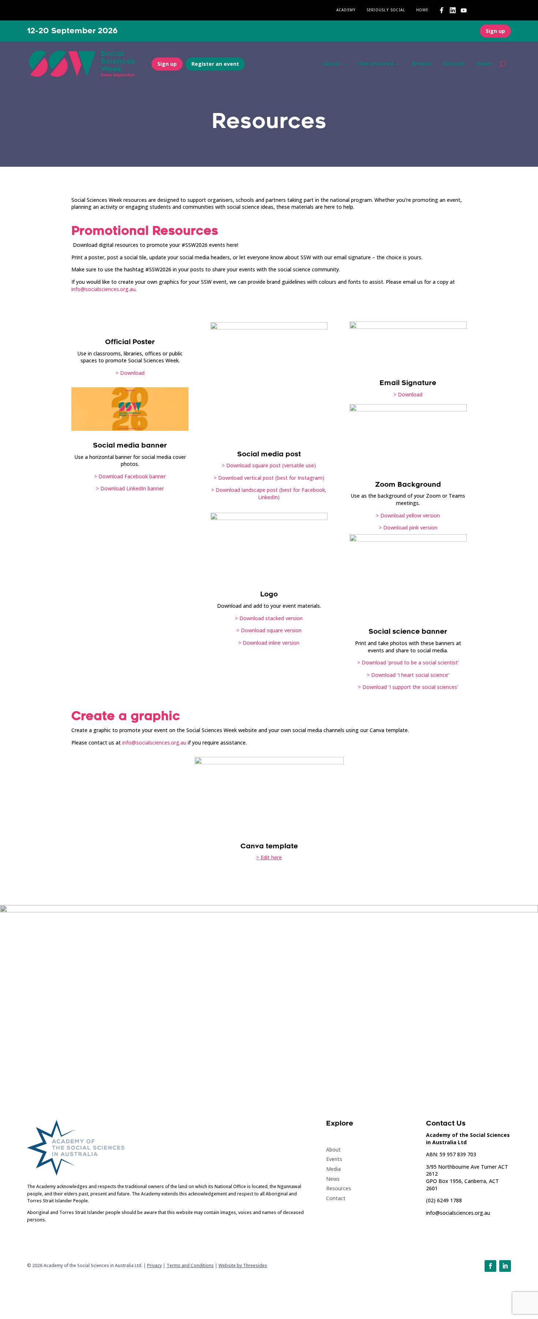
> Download (130, 372)
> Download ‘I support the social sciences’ (408, 686)
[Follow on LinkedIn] (505, 1266)
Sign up (495, 30)
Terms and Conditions (190, 1265)
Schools (454, 64)
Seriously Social (386, 10)
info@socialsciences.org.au (103, 289)
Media (333, 1168)
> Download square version (269, 630)
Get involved (376, 64)
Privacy (154, 1265)
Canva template (269, 846)
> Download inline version (268, 642)
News (484, 64)
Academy (346, 10)
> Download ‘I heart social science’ (408, 674)
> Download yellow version (408, 515)
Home (422, 10)
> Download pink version (408, 527)
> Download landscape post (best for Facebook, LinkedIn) (268, 493)
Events (421, 64)
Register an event (215, 63)
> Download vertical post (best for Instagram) (269, 477)
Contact (335, 1198)
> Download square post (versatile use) (269, 465)
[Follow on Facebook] (490, 1266)
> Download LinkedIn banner (130, 488)
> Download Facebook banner (130, 476)
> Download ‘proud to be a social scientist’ (408, 662)
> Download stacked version (269, 618)
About (331, 64)
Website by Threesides (242, 1265)
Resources (338, 1188)
